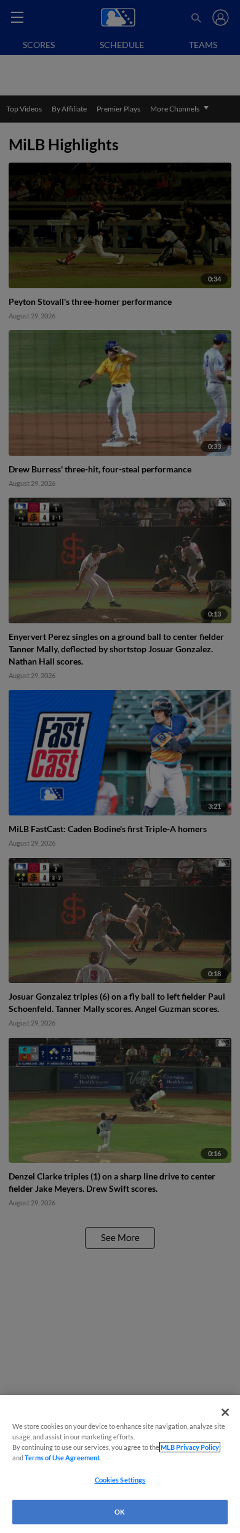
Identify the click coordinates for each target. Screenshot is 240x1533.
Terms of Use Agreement (62, 1458)
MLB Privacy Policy (190, 1447)
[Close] (225, 1412)
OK (119, 1512)
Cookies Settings (120, 1480)
